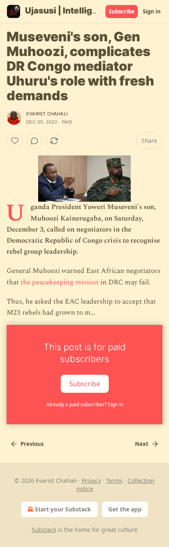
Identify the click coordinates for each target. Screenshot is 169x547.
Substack (44, 529)
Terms (114, 480)
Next (141, 444)
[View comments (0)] (34, 141)
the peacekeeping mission (60, 282)
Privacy (91, 480)
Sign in (152, 11)
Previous (32, 444)
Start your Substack (63, 509)
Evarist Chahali (47, 114)
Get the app (125, 509)
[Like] (15, 141)
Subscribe (122, 11)
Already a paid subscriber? (84, 404)
